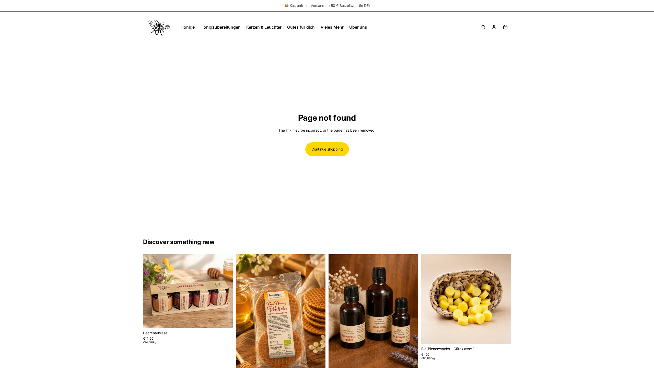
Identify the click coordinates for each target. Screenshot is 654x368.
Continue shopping (327, 149)
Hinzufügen (507, 336)
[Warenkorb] (505, 27)
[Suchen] (483, 27)
